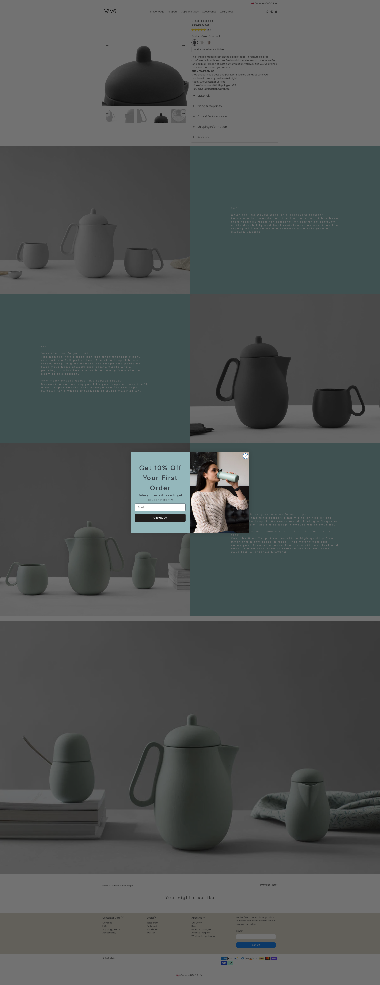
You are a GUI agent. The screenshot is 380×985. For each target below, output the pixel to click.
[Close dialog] (245, 456)
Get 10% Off (160, 517)
